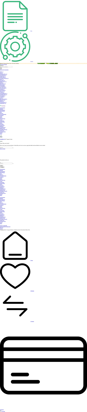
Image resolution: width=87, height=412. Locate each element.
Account (3, 411)
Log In (1, 228)
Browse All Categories (4, 69)
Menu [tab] (1, 165)
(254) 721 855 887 (3, 225)
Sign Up (1, 227)
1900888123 (2, 139)
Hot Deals (3, 105)
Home (31, 260)
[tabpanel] (43, 182)
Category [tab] (2, 167)
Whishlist (32, 290)
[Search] (1, 68)
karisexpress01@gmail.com (5, 226)
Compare (32, 321)
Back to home (2, 148)
